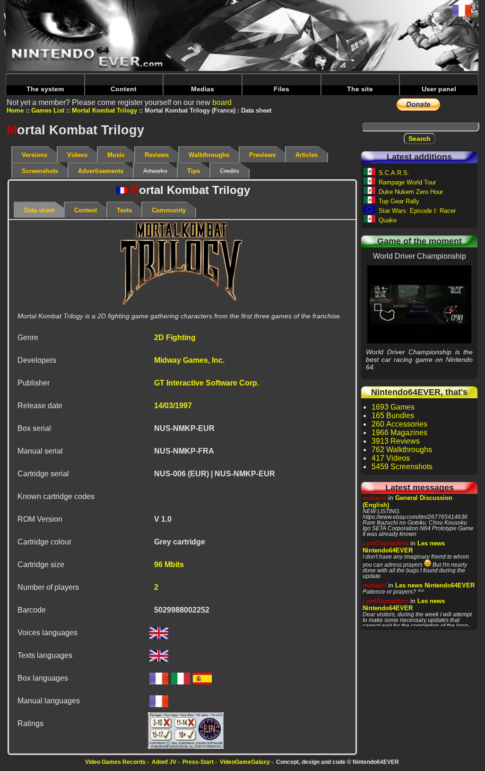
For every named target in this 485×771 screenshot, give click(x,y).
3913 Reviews (396, 441)
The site (360, 89)
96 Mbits (169, 565)
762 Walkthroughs (402, 450)
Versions (34, 154)
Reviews (157, 154)
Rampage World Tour (407, 182)
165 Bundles (393, 416)
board (222, 102)
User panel (439, 89)
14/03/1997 (173, 406)
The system (45, 89)
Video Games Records (115, 762)
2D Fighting (175, 337)
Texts (124, 210)
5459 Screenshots (402, 467)
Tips (193, 171)
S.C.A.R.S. (394, 172)
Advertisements (100, 171)
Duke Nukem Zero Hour (411, 191)
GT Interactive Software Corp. (206, 383)
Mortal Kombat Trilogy (104, 110)
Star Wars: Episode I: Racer (417, 210)
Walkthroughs (209, 154)
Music (116, 154)
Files (281, 89)
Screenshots (40, 171)
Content (124, 89)
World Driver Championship (419, 304)
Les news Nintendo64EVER (404, 547)
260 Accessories (399, 424)
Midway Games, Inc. (189, 360)
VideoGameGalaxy (245, 762)
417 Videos (391, 458)
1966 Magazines (399, 433)
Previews (262, 154)
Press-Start (198, 762)
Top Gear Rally (399, 201)
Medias (202, 89)
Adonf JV (164, 762)
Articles (306, 154)
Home (15, 110)
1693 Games (393, 407)
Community (169, 210)
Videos (77, 154)
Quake (388, 220)
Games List (47, 110)
